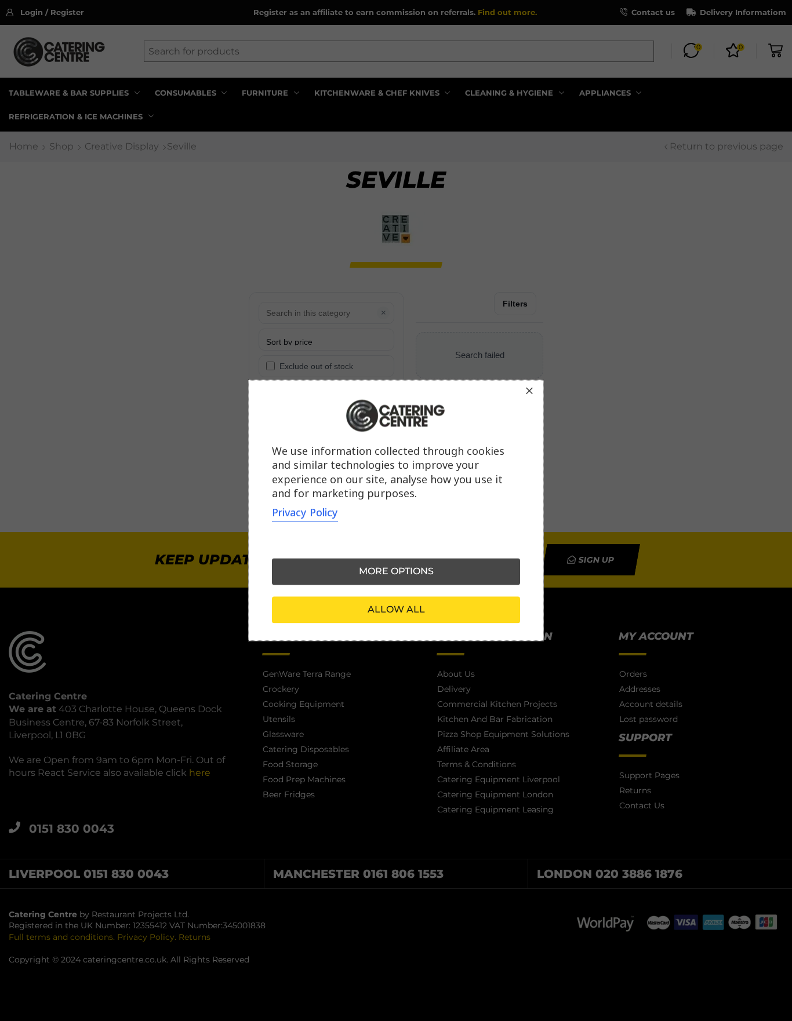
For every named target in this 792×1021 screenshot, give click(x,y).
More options (396, 571)
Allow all (396, 609)
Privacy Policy (305, 513)
